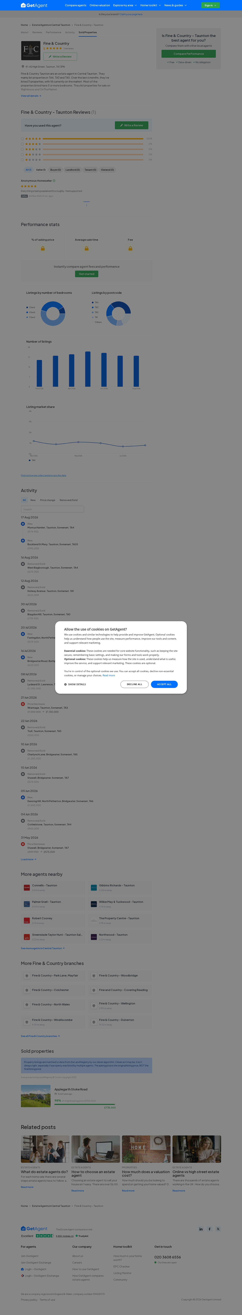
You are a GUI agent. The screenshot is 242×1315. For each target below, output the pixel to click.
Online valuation (100, 5)
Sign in (209, 5)
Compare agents (75, 5)
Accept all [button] (164, 684)
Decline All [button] (134, 684)
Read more (109, 675)
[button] (75, 684)
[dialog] (121, 657)
